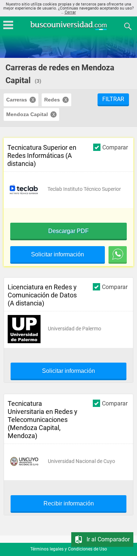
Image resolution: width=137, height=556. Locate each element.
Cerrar (70, 12)
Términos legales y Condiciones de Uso (68, 549)
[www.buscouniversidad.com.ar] (69, 29)
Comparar (115, 147)
